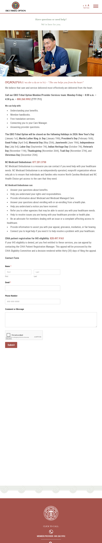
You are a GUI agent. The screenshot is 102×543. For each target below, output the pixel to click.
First (6, 276)
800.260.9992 (24, 99)
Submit (11, 344)
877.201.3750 (39, 162)
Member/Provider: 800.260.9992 (51, 536)
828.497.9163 (57, 238)
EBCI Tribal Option (15, 6)
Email (8, 282)
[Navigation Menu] (95, 7)
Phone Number (11, 296)
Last (35, 276)
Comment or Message (14, 309)
